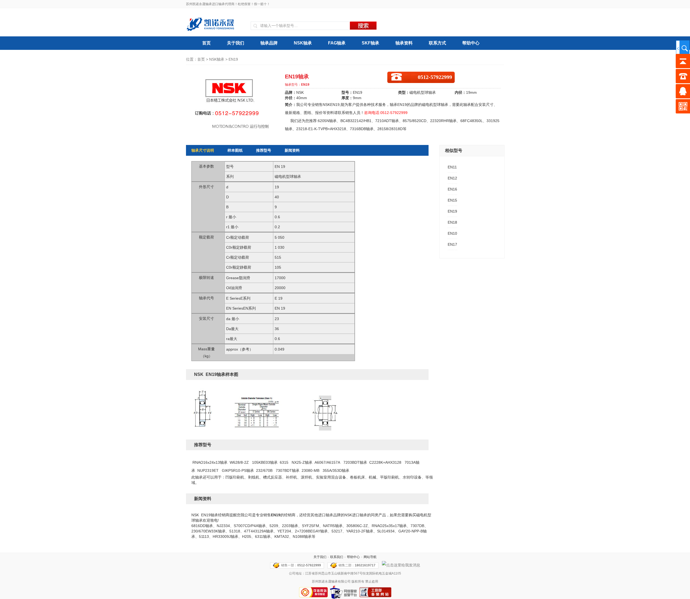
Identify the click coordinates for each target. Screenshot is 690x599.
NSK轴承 (303, 43)
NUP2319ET (208, 470)
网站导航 (370, 557)
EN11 (452, 167)
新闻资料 (292, 150)
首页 (206, 43)
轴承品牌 (269, 43)
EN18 (452, 222)
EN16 (452, 189)
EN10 (452, 233)
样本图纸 (235, 150)
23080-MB (310, 470)
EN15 (452, 200)
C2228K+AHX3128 (385, 462)
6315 (284, 462)
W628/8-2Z (239, 462)
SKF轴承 (370, 43)
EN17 (452, 244)
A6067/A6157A (327, 462)
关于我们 (235, 43)
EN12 (452, 178)
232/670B (264, 470)
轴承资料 (404, 43)
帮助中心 (470, 43)
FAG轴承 (337, 43)
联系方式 (437, 43)
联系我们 (336, 557)
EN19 (452, 211)
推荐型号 (263, 150)
